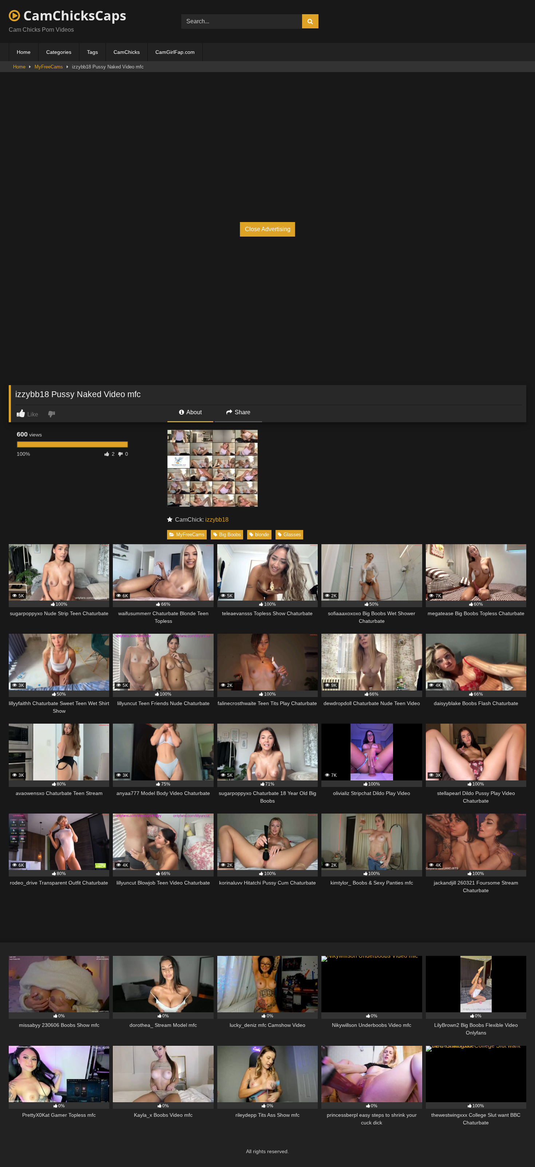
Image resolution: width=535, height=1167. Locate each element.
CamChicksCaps (73, 15)
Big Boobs (230, 534)
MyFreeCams (49, 67)
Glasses (292, 534)
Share (241, 412)
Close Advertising (267, 229)
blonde (262, 534)
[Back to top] (512, 1145)
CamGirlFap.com (175, 52)
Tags (92, 52)
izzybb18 (217, 520)
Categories (58, 52)
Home (24, 52)
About (193, 412)
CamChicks (127, 52)
